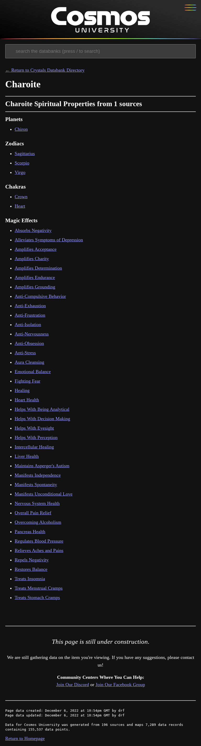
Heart (20, 206)
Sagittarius (25, 153)
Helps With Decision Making (42, 418)
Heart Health (27, 399)
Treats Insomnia (30, 578)
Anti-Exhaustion (30, 305)
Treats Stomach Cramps (37, 597)
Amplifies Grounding (35, 286)
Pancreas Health (30, 531)
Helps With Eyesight (34, 428)
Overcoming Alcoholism (38, 522)
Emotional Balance (33, 371)
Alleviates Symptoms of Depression (49, 239)
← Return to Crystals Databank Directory (45, 70)
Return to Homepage (25, 738)
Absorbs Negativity (33, 230)
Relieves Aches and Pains (39, 550)
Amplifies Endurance (35, 277)
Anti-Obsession (29, 343)
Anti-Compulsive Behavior (40, 296)
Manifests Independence (38, 475)
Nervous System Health (37, 503)
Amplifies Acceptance (36, 249)
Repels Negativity (32, 559)
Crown (21, 196)
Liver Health (27, 456)
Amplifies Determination (38, 268)
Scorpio (22, 163)
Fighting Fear (27, 381)
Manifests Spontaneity (36, 484)
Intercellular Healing (34, 446)
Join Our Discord (72, 684)
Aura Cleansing (29, 362)
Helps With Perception (36, 437)
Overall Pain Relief (33, 512)
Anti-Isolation (28, 324)
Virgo (20, 172)
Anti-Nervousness (32, 334)
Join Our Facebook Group (120, 684)
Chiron (21, 129)
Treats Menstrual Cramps (39, 588)
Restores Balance (31, 569)
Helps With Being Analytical (42, 409)
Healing (22, 390)
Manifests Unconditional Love (43, 494)
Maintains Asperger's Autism (42, 465)
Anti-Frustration (30, 315)
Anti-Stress (25, 352)
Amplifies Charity (32, 258)
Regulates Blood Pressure (39, 541)
